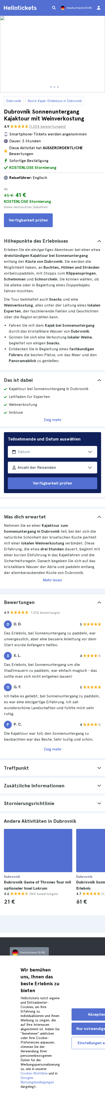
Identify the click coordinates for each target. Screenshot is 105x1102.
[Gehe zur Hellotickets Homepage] (21, 8)
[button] (52, 241)
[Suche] (54, 7)
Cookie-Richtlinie (34, 1073)
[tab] (52, 241)
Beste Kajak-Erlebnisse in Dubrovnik (55, 101)
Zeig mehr (53, 419)
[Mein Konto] (98, 7)
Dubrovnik (13, 101)
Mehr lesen (52, 580)
